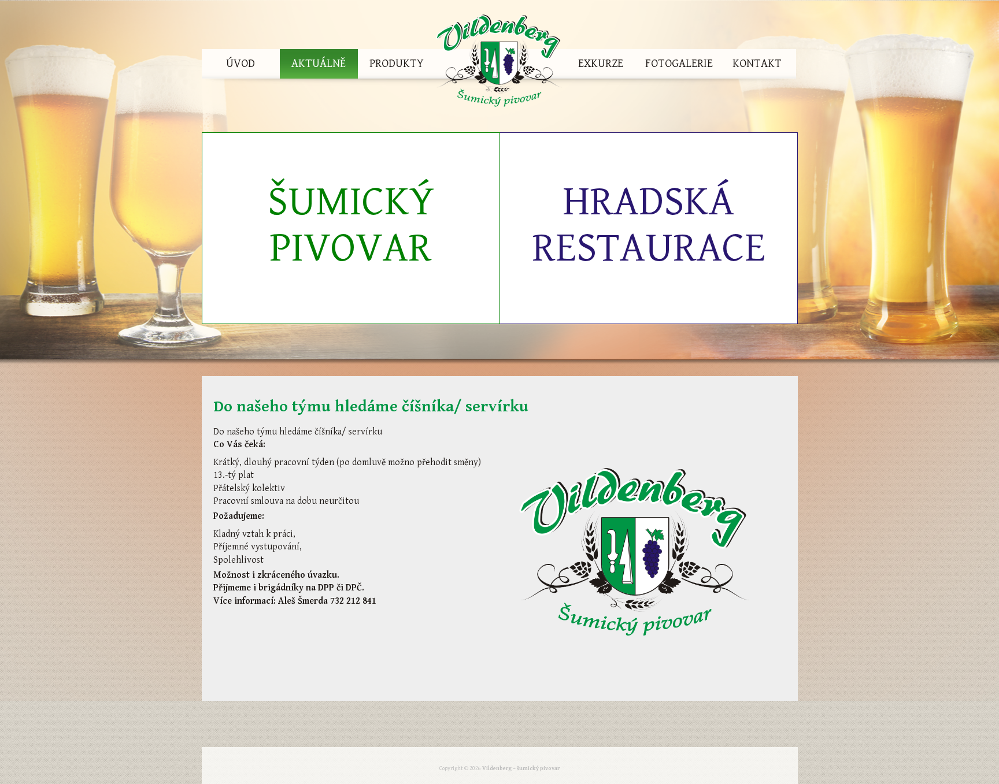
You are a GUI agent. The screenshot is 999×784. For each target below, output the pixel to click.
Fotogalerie (679, 63)
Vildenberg (499, 63)
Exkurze (600, 63)
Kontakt (757, 63)
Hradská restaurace (648, 225)
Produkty (396, 63)
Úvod (240, 63)
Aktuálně (318, 63)
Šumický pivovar (351, 225)
